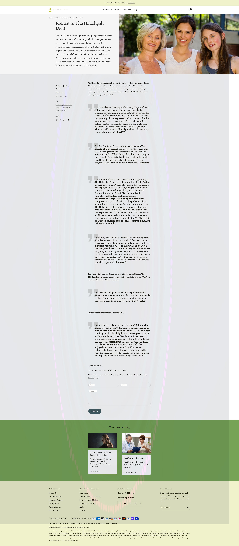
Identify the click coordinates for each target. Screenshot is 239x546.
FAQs (82, 507)
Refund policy (54, 510)
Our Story (127, 10)
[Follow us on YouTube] (135, 503)
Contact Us (53, 493)
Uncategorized (61, 110)
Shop (135, 10)
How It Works (107, 10)
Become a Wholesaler (87, 503)
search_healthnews (63, 108)
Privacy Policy (132, 375)
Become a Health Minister (89, 500)
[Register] (188, 507)
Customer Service (55, 496)
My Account (84, 493)
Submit (95, 411)
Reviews (83, 510)
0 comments (62, 96)
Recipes (117, 10)
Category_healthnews (64, 105)
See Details (131, 3)
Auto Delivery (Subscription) (90, 496)
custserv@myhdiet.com (125, 498)
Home (50, 17)
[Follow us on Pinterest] (130, 503)
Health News (58, 17)
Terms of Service (55, 507)
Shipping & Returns (56, 500)
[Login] (185, 10)
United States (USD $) (57, 518)
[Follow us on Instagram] (125, 503)
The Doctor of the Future (134, 458)
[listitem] (56, 120)
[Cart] (189, 10)
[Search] (181, 10)
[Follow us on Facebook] (120, 503)
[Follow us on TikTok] (140, 503)
